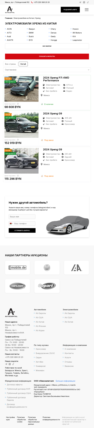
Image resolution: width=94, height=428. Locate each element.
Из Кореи (40, 330)
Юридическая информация (18, 381)
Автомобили (40, 309)
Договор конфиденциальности (17, 405)
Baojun (32, 29)
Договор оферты (14, 384)
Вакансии (69, 366)
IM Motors (77, 33)
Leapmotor (77, 40)
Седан (38, 357)
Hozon (76, 29)
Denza (53, 33)
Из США (39, 317)
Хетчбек (39, 362)
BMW (31, 33)
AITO (9, 33)
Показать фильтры (47, 56)
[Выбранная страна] (11, 223)
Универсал (41, 366)
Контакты (69, 353)
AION (9, 29)
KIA (74, 36)
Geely (53, 36)
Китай (23, 64)
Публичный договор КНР (18, 389)
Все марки (47, 46)
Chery (53, 29)
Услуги (68, 357)
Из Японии (41, 326)
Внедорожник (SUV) (45, 353)
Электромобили (70, 309)
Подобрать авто (70, 9)
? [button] (18, 104)
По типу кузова (41, 345)
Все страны (10, 64)
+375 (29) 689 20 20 (42, 2)
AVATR (10, 40)
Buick (31, 36)
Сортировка (10, 70)
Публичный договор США (19, 393)
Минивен (40, 370)
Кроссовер (41, 349)
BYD (31, 40)
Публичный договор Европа (16, 398)
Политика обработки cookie (21, 419)
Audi (9, 36)
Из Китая (40, 322)
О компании (70, 349)
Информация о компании (75, 345)
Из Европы (41, 313)
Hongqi (54, 40)
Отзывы (68, 362)
